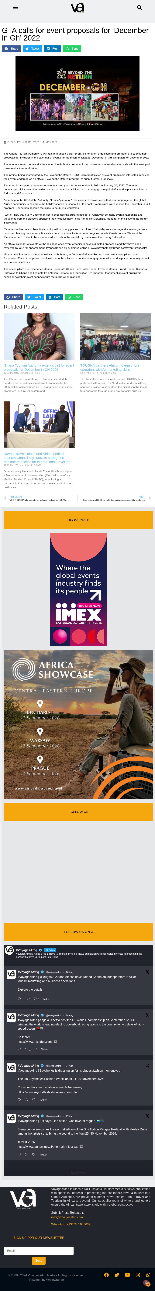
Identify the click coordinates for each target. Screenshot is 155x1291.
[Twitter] (117, 1275)
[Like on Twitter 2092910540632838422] (35, 1154)
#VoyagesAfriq (28, 972)
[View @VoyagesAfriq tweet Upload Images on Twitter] (55, 1041)
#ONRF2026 (26, 1142)
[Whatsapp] (148, 1275)
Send (38, 1260)
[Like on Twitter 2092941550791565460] (35, 1100)
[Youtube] (127, 1275)
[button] (139, 7)
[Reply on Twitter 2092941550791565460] (20, 1100)
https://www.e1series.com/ (35, 1041)
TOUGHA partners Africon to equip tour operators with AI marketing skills (109, 367)
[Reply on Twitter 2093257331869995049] (20, 1049)
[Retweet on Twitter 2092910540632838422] (27, 1154)
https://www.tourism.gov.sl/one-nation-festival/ (48, 1146)
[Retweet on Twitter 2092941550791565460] (27, 1100)
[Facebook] (106, 1275)
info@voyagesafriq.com (67, 1217)
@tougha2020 (49, 977)
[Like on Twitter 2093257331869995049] (36, 1049)
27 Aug (69, 1066)
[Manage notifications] (146, 1283)
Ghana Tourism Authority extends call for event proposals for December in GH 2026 (39, 367)
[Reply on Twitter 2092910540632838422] (20, 1154)
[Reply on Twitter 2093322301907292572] (20, 999)
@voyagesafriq (53, 972)
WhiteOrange (55, 1279)
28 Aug (69, 972)
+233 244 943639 (78, 1224)
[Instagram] (138, 1275)
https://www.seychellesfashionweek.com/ (45, 1092)
